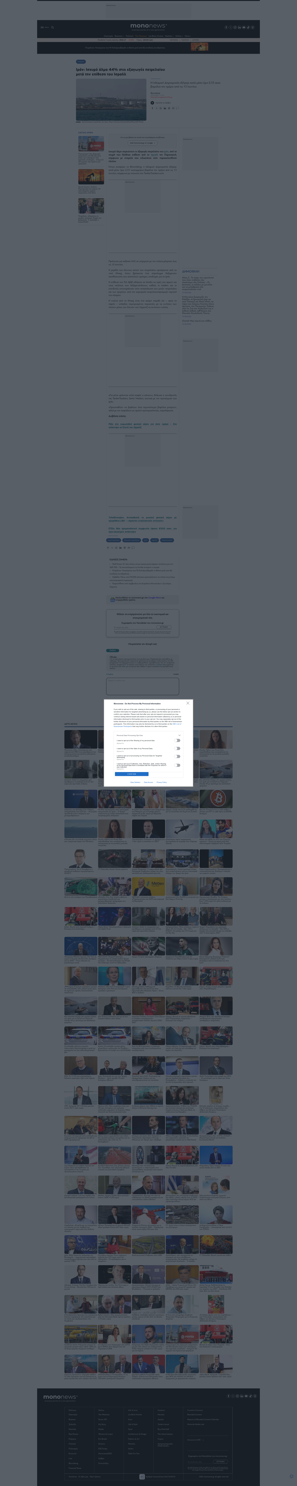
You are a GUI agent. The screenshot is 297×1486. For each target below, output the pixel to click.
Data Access (148, 782)
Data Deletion (135, 782)
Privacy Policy (162, 782)
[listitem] (148, 735)
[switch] (177, 740)
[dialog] (148, 743)
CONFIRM (132, 774)
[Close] (188, 704)
